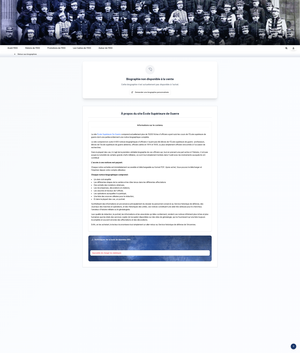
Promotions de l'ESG (56, 48)
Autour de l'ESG (105, 48)
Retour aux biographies (27, 54)
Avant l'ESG (13, 48)
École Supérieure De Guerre (109, 134)
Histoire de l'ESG (32, 48)
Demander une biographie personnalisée (152, 92)
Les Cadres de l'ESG (82, 48)
